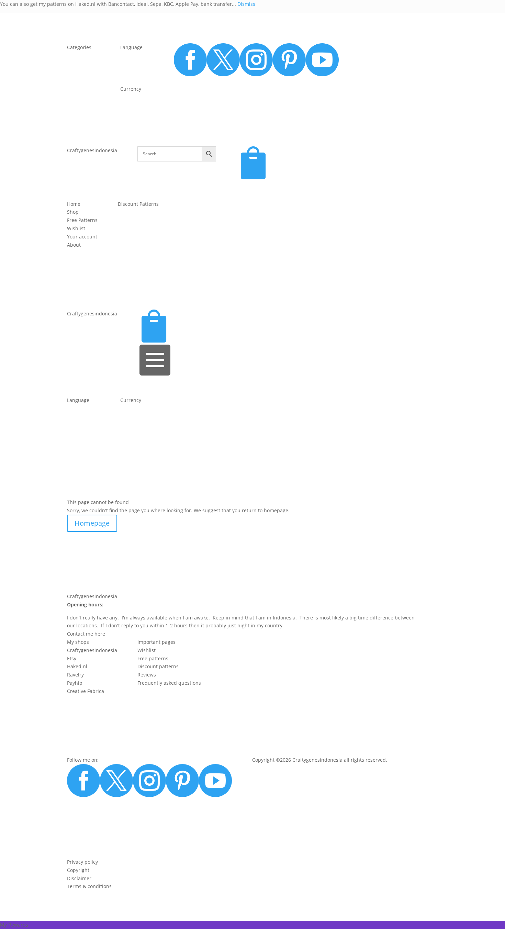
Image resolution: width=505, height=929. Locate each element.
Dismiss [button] (246, 4)
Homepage (92, 523)
